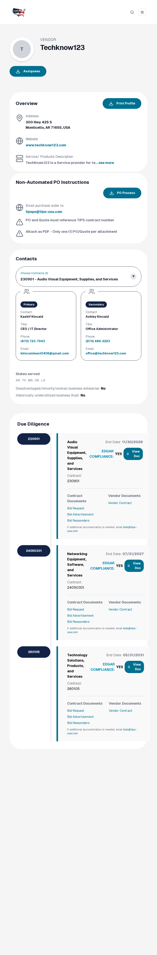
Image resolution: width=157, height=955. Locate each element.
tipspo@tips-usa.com (44, 212)
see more (106, 163)
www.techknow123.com (46, 145)
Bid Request (75, 508)
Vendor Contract (120, 503)
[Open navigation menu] (142, 12)
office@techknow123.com (106, 353)
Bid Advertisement (80, 514)
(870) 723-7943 (32, 341)
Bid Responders (78, 520)
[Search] (132, 12)
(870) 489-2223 (98, 341)
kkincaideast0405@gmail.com (44, 353)
